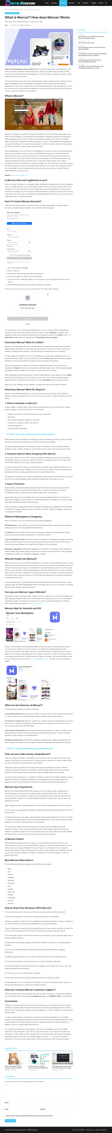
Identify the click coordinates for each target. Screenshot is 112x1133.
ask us (50, 1036)
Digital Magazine (21, 1130)
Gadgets (93, 3)
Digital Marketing (9, 13)
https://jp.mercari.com (35, 603)
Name (7, 1102)
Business (71, 3)
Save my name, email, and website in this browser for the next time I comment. (29, 1115)
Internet (62, 3)
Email (7, 1109)
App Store (45, 659)
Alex (7, 25)
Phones (101, 3)
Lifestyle (85, 3)
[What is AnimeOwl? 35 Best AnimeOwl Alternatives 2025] (15, 1058)
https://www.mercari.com (19, 175)
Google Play (33, 659)
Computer (54, 3)
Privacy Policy (90, 1130)
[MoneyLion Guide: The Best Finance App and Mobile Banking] (38, 1058)
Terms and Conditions (78, 1130)
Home (46, 3)
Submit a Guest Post (101, 1130)
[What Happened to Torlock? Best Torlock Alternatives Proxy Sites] (62, 1058)
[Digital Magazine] (20, 3)
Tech (78, 3)
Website (42, 1109)
